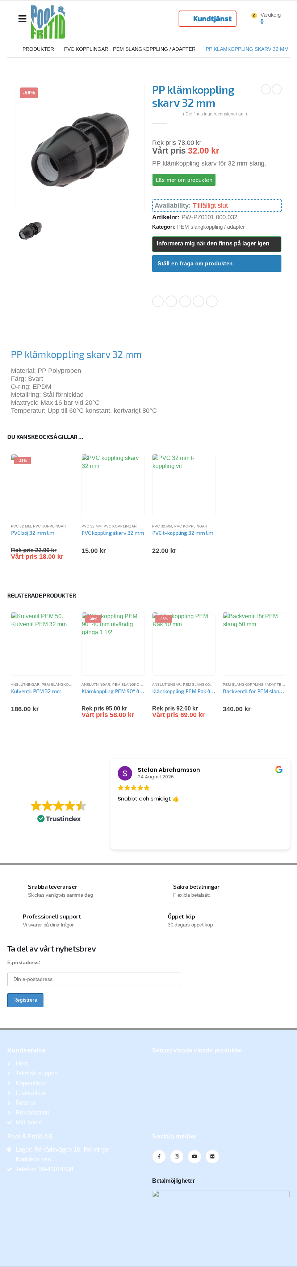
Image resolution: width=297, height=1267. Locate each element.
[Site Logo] (48, 22)
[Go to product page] (113, 485)
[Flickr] (212, 1157)
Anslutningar (25, 685)
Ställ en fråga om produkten (195, 263)
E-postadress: (23, 962)
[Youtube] (194, 1157)
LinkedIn (185, 301)
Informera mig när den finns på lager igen (213, 243)
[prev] (266, 89)
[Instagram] (177, 1157)
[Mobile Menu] (22, 18)
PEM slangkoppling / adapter (211, 227)
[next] (277, 89)
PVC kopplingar (49, 526)
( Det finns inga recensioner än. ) (215, 114)
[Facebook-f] (159, 1157)
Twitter (171, 301)
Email (212, 301)
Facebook (158, 301)
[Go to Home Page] (9, 49)
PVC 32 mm (21, 526)
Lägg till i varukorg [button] (61, 624)
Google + (198, 301)
